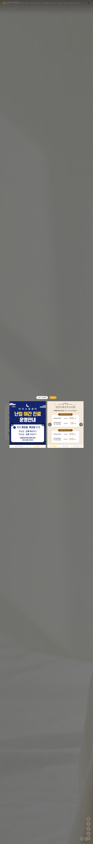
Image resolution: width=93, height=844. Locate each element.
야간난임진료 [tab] (36, 446)
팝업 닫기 (53, 397)
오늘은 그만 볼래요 (42, 397)
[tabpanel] (27, 423)
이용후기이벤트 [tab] (65, 446)
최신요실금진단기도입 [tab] (77, 446)
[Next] (43, 424)
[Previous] (12, 424)
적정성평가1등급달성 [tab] (18, 446)
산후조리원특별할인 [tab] (53, 446)
